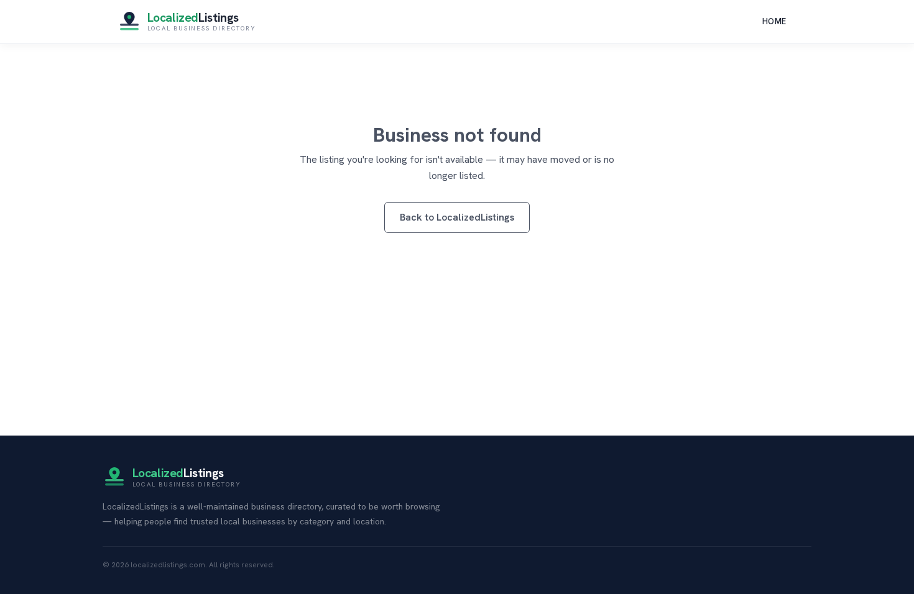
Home (774, 21)
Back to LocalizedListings (457, 217)
